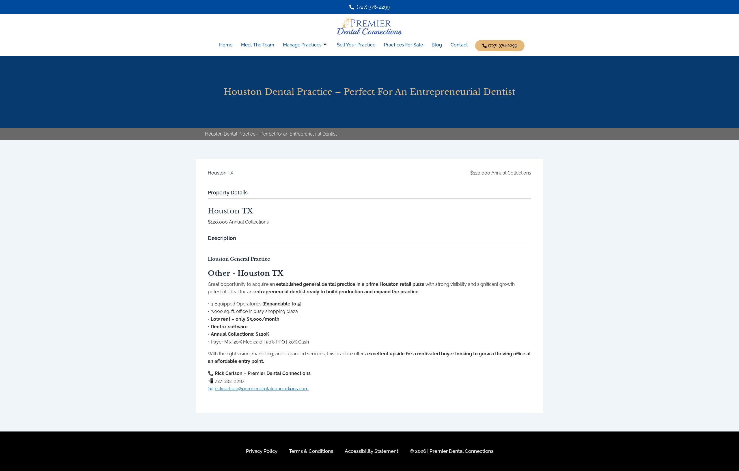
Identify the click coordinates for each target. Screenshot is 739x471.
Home (225, 45)
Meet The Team (257, 45)
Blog (437, 45)
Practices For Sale (403, 45)
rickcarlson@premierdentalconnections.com (262, 388)
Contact (459, 45)
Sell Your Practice (356, 45)
